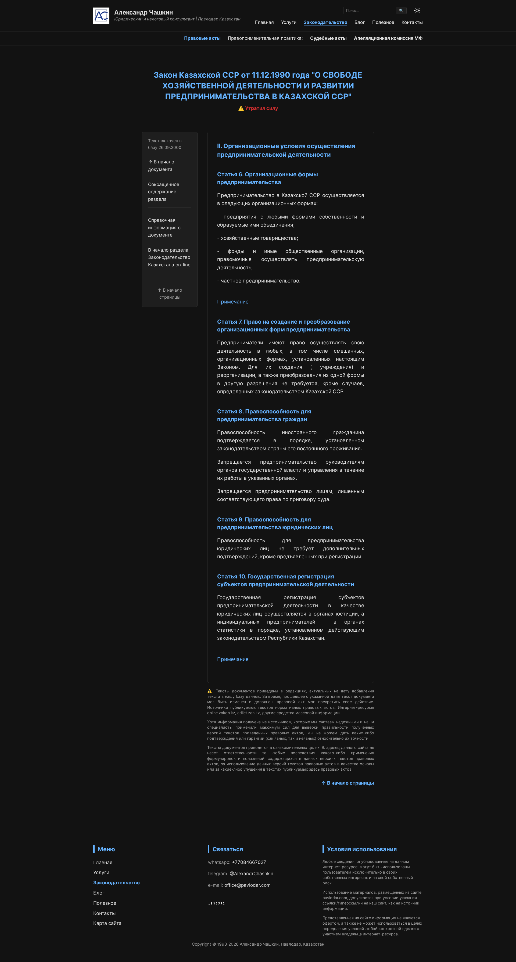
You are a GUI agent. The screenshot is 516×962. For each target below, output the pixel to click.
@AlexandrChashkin (251, 873)
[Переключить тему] (417, 10)
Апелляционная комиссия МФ (388, 38)
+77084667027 (249, 862)
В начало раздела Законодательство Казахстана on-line (169, 257)
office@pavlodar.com (247, 885)
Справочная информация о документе (164, 227)
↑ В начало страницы (347, 783)
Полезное (383, 22)
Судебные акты (328, 38)
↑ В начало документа (161, 165)
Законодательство (325, 22)
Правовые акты (202, 38)
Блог (359, 22)
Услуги (288, 22)
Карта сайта (107, 923)
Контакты (412, 22)
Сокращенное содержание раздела (163, 191)
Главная (264, 22)
